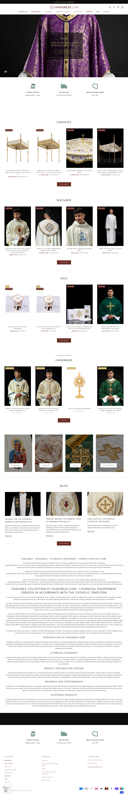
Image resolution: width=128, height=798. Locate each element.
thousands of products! (64, 2)
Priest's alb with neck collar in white (110, 249)
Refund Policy (46, 780)
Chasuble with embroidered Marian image (79, 249)
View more (64, 184)
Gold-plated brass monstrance (79, 408)
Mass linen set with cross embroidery (17, 327)
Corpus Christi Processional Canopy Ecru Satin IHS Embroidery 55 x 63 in (110, 171)
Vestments (48, 11)
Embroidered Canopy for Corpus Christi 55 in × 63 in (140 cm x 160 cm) (48, 171)
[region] (64, 45)
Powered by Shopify (26, 790)
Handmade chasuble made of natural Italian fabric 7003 (48, 409)
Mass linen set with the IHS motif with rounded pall (48, 327)
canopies (46, 465)
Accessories (78, 11)
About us (44, 760)
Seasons (106, 11)
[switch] (6, 791)
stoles (75, 465)
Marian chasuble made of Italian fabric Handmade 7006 (17, 409)
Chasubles (16, 465)
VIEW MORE (64, 262)
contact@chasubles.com (95, 767)
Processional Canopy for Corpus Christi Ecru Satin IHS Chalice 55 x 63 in (18, 172)
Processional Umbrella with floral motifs (79, 171)
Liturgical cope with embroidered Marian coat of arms (48, 249)
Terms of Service (47, 777)
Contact (44, 769)
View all (64, 420)
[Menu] (9, 786)
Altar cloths (108, 465)
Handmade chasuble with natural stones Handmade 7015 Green (110, 409)
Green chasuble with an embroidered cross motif (110, 327)
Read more (8, 536)
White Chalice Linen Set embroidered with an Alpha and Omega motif (79, 327)
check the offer (64, 51)
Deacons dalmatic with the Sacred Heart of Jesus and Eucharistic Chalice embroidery (17, 250)
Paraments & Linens (63, 11)
